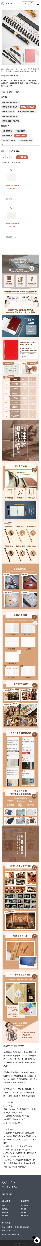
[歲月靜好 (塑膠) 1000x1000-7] (20, 28)
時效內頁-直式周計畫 (9, 116)
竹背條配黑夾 (7, 131)
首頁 (3, 69)
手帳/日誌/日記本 (12, 69)
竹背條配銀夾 (20, 131)
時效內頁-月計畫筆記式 (10, 102)
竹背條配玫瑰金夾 (8, 140)
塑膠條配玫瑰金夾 (25, 140)
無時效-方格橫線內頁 (9, 107)
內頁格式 (4, 97)
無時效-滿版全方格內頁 (26, 111)
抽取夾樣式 (5, 126)
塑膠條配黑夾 (7, 136)
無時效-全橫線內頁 (27, 107)
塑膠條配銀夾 (20, 136)
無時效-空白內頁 (8, 111)
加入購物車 (22, 157)
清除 (2, 144)
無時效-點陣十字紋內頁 (10, 121)
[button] (38, 4)
